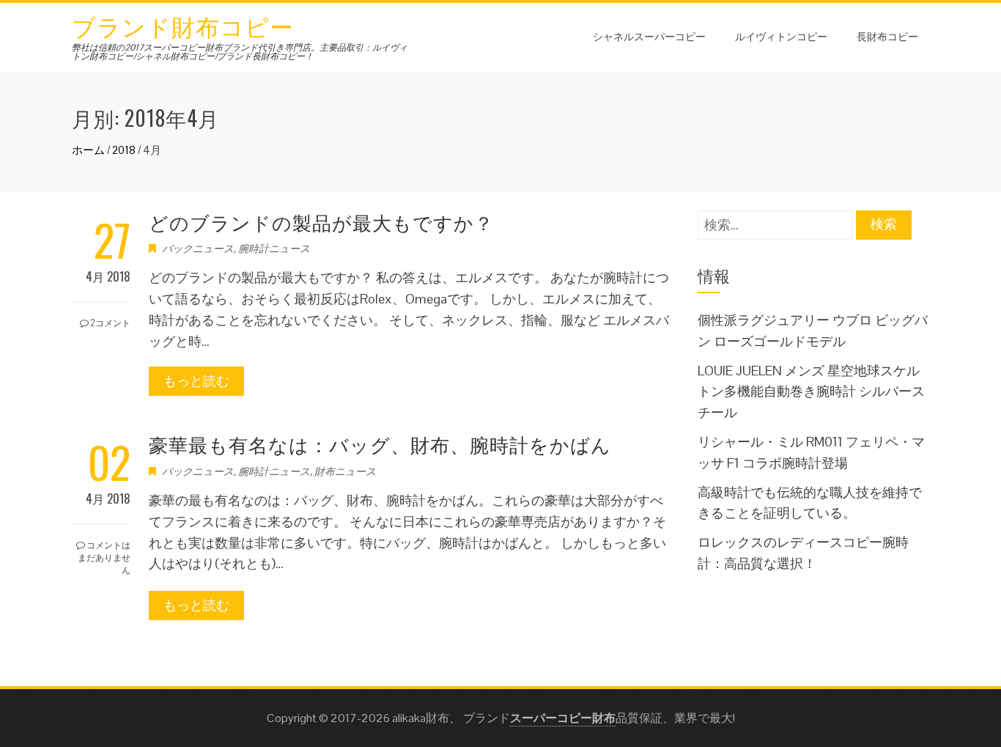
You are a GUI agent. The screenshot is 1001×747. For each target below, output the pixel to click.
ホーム (88, 150)
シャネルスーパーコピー (649, 35)
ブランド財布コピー (183, 25)
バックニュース (198, 248)
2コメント (109, 322)
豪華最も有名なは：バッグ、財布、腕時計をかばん (380, 444)
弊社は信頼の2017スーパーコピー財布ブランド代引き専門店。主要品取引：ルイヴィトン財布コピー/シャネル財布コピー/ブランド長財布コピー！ (239, 52)
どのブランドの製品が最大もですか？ (321, 221)
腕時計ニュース (274, 248)
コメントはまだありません (104, 556)
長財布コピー (887, 35)
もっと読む (196, 380)
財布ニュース (345, 471)
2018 (124, 150)
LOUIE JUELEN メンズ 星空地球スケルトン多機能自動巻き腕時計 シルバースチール (811, 392)
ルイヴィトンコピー (781, 35)
